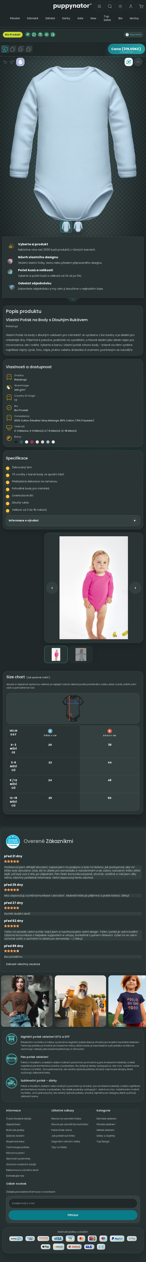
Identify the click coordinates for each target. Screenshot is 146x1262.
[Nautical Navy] (21, 442)
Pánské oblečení (106, 1124)
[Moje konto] (131, 6)
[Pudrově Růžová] (53, 442)
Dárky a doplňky (106, 1135)
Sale (80, 18)
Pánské (15, 18)
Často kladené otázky (18, 1118)
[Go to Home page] (72, 6)
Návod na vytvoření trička (66, 1118)
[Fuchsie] (32, 442)
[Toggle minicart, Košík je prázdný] (141, 6)
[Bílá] (26, 442)
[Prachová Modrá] (48, 442)
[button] (133, 34)
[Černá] (16, 442)
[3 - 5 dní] (52, 34)
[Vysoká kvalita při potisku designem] (33, 34)
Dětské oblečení (105, 1130)
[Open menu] (99, 6)
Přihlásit (73, 1215)
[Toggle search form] (110, 6)
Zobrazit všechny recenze (23, 964)
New (93, 18)
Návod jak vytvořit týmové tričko (69, 1124)
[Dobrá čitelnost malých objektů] (46, 34)
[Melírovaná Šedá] (42, 442)
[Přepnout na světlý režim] (120, 6)
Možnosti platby (15, 1130)
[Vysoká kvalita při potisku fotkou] (40, 34)
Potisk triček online (61, 1130)
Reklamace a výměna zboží (22, 1170)
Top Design (103, 1141)
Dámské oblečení (107, 1118)
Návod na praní (15, 1153)
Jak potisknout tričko (63, 1135)
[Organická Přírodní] (37, 442)
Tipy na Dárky (59, 1147)
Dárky (66, 18)
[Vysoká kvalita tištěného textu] (27, 34)
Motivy (134, 18)
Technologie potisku (17, 1147)
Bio (120, 18)
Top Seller (107, 18)
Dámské (32, 18)
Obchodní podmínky (18, 1158)
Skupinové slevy (15, 1141)
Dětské (50, 18)
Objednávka (13, 1124)
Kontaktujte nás (15, 1175)
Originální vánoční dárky (65, 1141)
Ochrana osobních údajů (21, 1164)
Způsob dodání (15, 1135)
